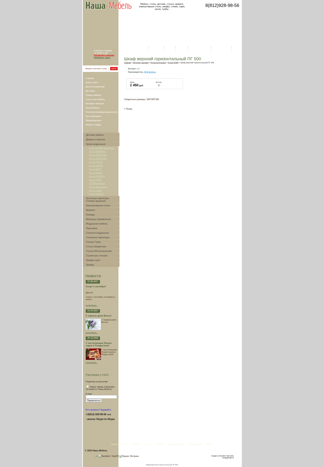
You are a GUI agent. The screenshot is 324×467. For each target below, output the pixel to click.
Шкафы (90, 264)
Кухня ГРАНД (96, 162)
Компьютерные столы (98, 205)
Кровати (90, 210)
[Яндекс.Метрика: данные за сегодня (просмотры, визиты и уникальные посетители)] (129, 456)
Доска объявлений (95, 86)
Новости (169, 49)
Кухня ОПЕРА (96, 194)
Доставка (90, 91)
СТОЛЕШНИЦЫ (97, 183)
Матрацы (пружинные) (98, 219)
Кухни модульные (96, 144)
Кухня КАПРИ (96, 166)
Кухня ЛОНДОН (97, 176)
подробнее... (92, 305)
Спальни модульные (97, 232)
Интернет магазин (95, 103)
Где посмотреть (94, 116)
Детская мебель (95, 135)
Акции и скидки (93, 124)
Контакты (182, 49)
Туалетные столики (96, 255)
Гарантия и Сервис (199, 49)
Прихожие (91, 228)
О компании (156, 49)
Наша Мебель (93, 107)
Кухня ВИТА (95, 169)
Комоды (90, 214)
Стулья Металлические (99, 251)
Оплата (237, 49)
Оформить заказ (102, 58)
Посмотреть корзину (104, 55)
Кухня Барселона (98, 187)
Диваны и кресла (95, 139)
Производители (93, 120)
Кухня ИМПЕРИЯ (98, 155)
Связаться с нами (137, 49)
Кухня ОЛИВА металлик (101, 148)
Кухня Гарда (95, 190)
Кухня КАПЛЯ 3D (97, 158)
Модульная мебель (96, 223)
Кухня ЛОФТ (95, 180)
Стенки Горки (93, 242)
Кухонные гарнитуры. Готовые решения (98, 199)
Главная (90, 78)
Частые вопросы (221, 49)
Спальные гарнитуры (98, 237)
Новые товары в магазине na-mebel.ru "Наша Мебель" (100, 388)
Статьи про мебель (95, 99)
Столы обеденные (96, 246)
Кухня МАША (96, 173)
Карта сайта (92, 82)
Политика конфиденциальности (102, 112)
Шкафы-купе (93, 260)
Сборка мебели (93, 95)
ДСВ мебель (150, 72)
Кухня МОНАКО (97, 151)
